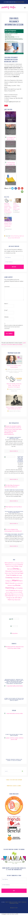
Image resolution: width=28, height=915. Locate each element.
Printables (19, 588)
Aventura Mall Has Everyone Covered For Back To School (20, 459)
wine (19, 599)
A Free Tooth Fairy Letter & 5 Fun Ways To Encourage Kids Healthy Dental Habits (14, 699)
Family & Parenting (15, 235)
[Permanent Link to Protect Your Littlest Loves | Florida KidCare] (14, 356)
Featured (12, 390)
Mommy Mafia (8, 7)
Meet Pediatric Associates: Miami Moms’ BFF (16, 206)
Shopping (12, 590)
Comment (7, 286)
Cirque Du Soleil (9, 566)
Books (10, 564)
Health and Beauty (13, 371)
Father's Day (8, 573)
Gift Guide (19, 575)
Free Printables (11, 575)
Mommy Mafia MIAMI (19, 583)
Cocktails (16, 566)
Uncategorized (16, 372)
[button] (25, 7)
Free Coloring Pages (17, 573)
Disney (16, 569)
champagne (14, 564)
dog (20, 569)
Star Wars (11, 594)
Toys (13, 599)
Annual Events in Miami (18, 562)
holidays (7, 580)
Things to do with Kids (18, 595)
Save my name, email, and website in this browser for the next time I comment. (13, 327)
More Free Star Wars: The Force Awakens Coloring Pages (14, 535)
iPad (11, 580)
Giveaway (9, 577)
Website (6, 317)
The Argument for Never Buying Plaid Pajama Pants (14, 512)
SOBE (16, 590)
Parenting (9, 588)
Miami (16, 390)
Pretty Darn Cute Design (11, 902)
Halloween (16, 577)
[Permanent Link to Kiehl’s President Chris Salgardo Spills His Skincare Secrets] (14, 395)
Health (21, 577)
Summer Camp (17, 594)
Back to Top (15, 907)
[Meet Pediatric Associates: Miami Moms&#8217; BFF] (17, 200)
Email (6, 310)
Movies (17, 585)
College (20, 566)
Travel (16, 599)
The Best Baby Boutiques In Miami (14, 489)
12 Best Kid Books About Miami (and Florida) (14, 735)
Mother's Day (11, 585)
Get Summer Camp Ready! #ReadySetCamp (14, 438)
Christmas (20, 564)
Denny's (9, 569)
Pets (15, 588)
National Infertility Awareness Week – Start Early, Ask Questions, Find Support (8, 208)
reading (7, 590)
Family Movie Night (17, 571)
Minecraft (12, 583)
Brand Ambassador (15, 369)
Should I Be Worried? (15, 237)
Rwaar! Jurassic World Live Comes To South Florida (14, 760)
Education (8, 571)
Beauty (7, 564)
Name (6, 303)
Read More (13, 451)
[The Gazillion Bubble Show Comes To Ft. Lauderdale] (8, 219)
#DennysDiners (9, 562)
